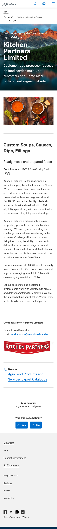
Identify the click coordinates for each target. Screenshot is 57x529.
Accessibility (9, 498)
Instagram (17, 512)
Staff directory (11, 465)
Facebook (5, 512)
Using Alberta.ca (11, 475)
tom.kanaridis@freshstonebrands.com (31, 334)
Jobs (6, 450)
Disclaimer (8, 482)
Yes (24, 425)
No (38, 425)
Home (6, 11)
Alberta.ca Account (44, 3)
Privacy (7, 490)
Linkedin (23, 512)
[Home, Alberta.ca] (9, 4)
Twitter (11, 512)
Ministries (9, 442)
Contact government (15, 458)
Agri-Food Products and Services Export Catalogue (27, 376)
